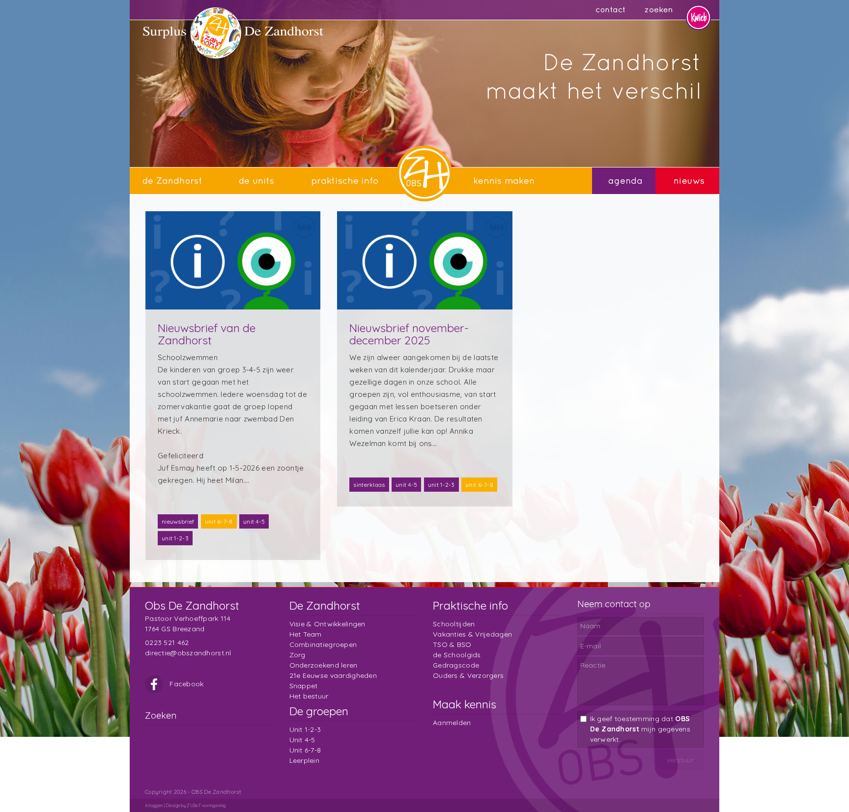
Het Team (305, 634)
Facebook (186, 683)
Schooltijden (454, 623)
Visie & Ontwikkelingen (327, 623)
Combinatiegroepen (323, 644)
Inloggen (154, 805)
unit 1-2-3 (175, 538)
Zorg (297, 654)
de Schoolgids (457, 654)
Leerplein (304, 760)
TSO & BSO (452, 644)
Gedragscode (456, 665)
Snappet (303, 685)
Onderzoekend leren (323, 665)
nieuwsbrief (178, 521)
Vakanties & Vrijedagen (472, 634)
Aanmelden (452, 722)
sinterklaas (369, 484)
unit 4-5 (254, 521)
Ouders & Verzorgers (468, 675)
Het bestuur (309, 696)
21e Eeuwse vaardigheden (333, 675)
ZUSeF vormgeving (206, 805)
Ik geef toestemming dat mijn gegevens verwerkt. (640, 729)
